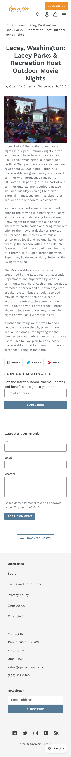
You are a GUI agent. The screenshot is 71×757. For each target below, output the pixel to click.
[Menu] (64, 14)
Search (13, 573)
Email (8, 457)
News (20, 25)
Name (8, 441)
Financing (15, 616)
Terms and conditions (24, 584)
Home (8, 25)
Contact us (16, 605)
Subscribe (56, 5)
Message (10, 473)
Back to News (38, 538)
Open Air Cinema (40, 743)
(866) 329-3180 (19, 675)
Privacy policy (18, 595)
